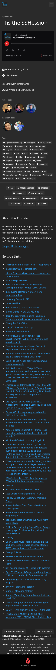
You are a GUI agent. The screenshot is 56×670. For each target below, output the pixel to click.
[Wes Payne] (19, 109)
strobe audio (22, 150)
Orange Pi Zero (13, 552)
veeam (42, 157)
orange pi (9, 178)
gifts (7, 168)
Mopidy (9, 537)
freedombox (22, 146)
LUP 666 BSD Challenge (19, 650)
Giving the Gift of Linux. (17, 323)
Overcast (20, 193)
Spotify (47, 198)
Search (50, 644)
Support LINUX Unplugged (15, 246)
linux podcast (45, 142)
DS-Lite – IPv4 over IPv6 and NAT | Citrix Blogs (29, 609)
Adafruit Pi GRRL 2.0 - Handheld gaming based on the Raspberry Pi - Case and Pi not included (27, 422)
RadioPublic (13, 198)
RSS (11, 188)
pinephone (36, 175)
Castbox (44, 188)
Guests (32, 644)
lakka (20, 157)
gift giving (43, 164)
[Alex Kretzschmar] (7, 126)
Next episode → (44, 631)
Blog (12, 647)
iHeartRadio (31, 198)
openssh (8, 146)
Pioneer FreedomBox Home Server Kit (24, 556)
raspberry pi (30, 178)
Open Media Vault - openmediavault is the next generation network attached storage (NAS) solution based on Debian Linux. (27, 544)
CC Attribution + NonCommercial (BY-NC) (26, 639)
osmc (45, 153)
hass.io (8, 153)
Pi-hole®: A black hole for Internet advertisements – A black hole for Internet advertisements (27, 338)
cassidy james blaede (13, 171)
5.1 (44, 171)
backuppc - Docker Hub (17, 331)
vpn (25, 153)
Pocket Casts (37, 193)
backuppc (9, 164)
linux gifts (32, 168)
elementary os (11, 175)
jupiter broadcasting (13, 142)
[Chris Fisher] (7, 109)
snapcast (8, 150)
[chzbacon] (31, 109)
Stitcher (16, 204)
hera (37, 171)
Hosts (24, 644)
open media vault (38, 146)
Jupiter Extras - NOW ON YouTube (22, 311)
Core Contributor (12, 653)
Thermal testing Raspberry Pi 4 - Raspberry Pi (28, 264)
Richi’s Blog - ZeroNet (16, 280)
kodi (29, 160)
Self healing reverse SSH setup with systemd (28, 567)
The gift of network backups (19, 327)
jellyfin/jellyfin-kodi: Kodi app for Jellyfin (25, 440)
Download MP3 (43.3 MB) (19, 89)
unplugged (30, 142)
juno (28, 171)
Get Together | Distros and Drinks (22, 307)
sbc (19, 178)
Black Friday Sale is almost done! (22, 268)
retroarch (9, 157)
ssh (32, 164)
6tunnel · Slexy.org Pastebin (19, 590)
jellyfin (38, 160)
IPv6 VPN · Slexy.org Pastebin (20, 586)
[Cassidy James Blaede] (19, 126)
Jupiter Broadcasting (32, 653)
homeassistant (37, 150)
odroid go (31, 157)
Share (43, 204)
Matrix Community (40, 650)
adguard (8, 160)
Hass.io (9, 485)
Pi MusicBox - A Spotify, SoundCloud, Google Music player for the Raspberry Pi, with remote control (28, 530)
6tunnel (35, 153)
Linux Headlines (14, 303)
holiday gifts (19, 168)
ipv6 (17, 153)
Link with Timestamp (17, 83)
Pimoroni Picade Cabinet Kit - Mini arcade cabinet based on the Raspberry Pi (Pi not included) (26, 433)
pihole (19, 160)
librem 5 (48, 175)
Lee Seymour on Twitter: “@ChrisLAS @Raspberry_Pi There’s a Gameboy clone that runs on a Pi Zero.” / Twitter (28, 404)
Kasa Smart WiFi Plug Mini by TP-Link (24, 493)
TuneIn (30, 204)
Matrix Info (36, 647)
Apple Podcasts (27, 188)
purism (24, 175)
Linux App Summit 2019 (17, 299)
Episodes (15, 644)
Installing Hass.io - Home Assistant (23, 489)
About (6, 644)
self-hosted (22, 164)
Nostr (45, 647)
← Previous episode (14, 631)
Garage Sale (48, 653)
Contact (41, 644)
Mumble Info (22, 647)
